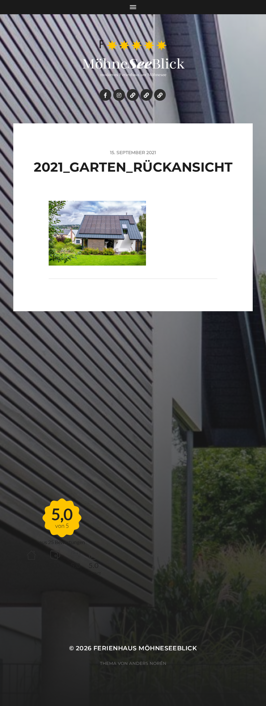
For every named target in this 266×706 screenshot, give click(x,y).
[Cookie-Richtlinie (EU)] (160, 95)
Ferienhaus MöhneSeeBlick (145, 648)
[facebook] (105, 95)
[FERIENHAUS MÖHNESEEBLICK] (133, 59)
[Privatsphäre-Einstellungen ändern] (146, 95)
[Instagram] (119, 95)
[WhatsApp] (133, 95)
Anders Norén (147, 663)
